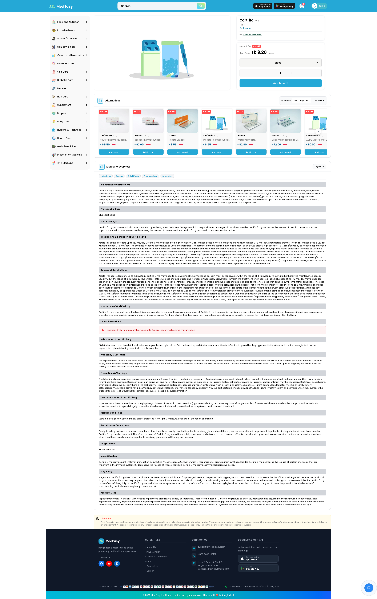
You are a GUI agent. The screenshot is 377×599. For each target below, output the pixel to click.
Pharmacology (150, 176)
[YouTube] (109, 564)
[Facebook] (101, 564)
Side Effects (133, 176)
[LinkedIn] (117, 564)
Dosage (119, 176)
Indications (106, 176)
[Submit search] (201, 6)
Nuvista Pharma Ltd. (252, 34)
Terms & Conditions (157, 556)
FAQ (149, 561)
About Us (151, 547)
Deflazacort (246, 28)
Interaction (167, 176)
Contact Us (152, 566)
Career (150, 570)
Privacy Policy (153, 551)
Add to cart (280, 83)
